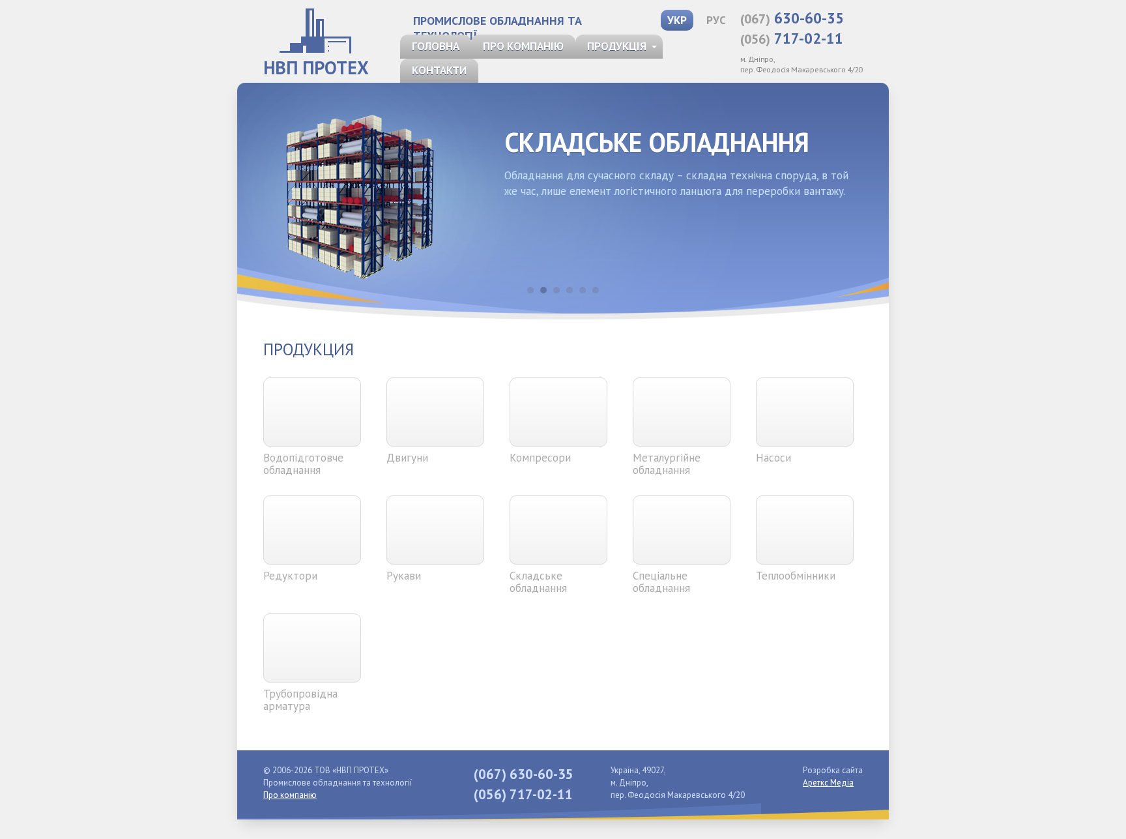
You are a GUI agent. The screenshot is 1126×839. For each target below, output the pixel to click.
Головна (435, 46)
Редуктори (290, 575)
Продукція (616, 46)
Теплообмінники (795, 575)
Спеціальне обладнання (661, 581)
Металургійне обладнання (666, 463)
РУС (716, 20)
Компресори (540, 457)
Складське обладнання (538, 581)
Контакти (439, 70)
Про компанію (523, 46)
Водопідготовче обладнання (303, 463)
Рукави (403, 575)
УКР (677, 20)
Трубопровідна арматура (300, 699)
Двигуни (407, 457)
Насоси (773, 457)
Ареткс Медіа (828, 782)
